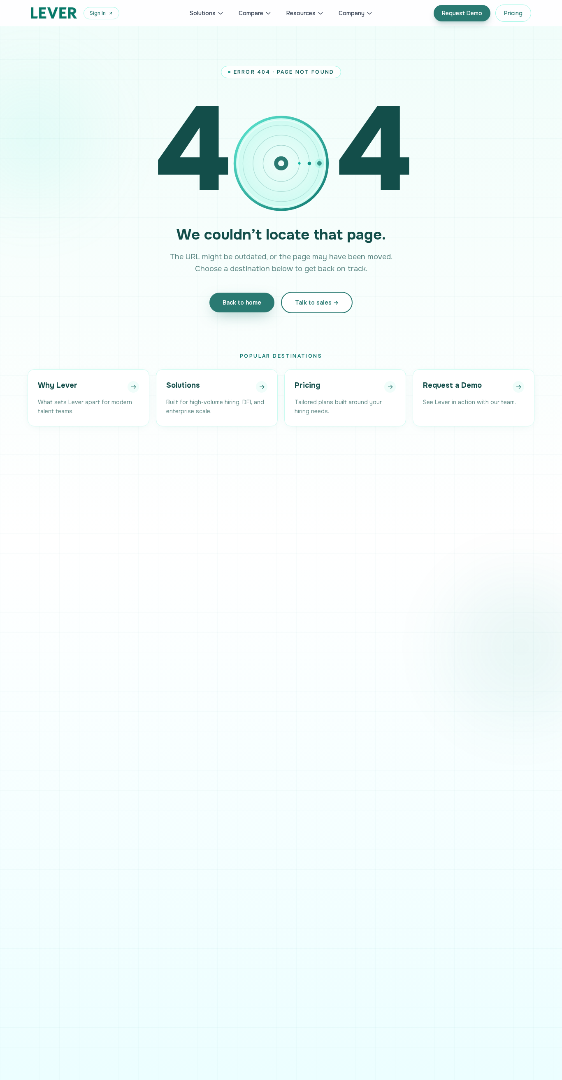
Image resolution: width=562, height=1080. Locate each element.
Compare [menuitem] (251, 13)
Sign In (98, 13)
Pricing (513, 13)
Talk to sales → (317, 302)
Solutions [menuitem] (203, 13)
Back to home (242, 302)
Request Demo (462, 13)
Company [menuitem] (352, 13)
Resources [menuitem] (301, 13)
